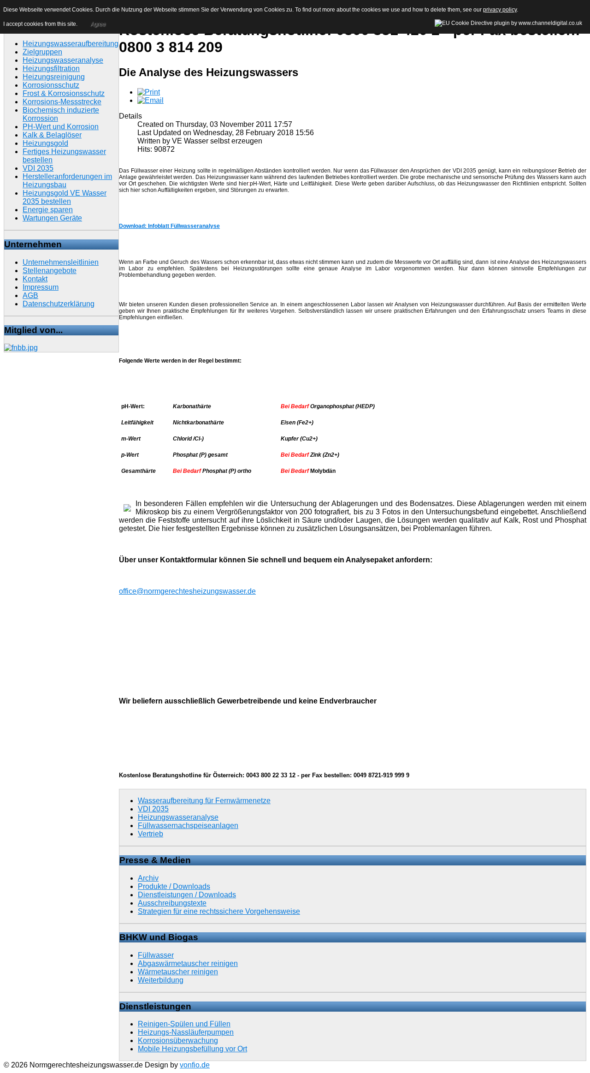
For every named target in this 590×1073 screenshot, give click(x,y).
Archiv (148, 878)
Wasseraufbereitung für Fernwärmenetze (204, 801)
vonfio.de (195, 1065)
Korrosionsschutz (51, 85)
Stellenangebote (50, 270)
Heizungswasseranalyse (63, 60)
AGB (30, 295)
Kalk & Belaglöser (52, 135)
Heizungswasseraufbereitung (70, 44)
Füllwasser (156, 955)
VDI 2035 (38, 168)
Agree (98, 24)
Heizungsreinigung (54, 77)
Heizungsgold (45, 143)
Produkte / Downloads (174, 886)
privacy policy (500, 9)
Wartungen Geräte (52, 218)
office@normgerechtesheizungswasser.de (187, 591)
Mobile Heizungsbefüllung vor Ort (192, 1049)
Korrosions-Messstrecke (62, 102)
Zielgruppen (42, 52)
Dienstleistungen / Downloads (187, 895)
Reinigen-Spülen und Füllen (184, 1024)
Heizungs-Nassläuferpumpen (186, 1032)
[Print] (148, 92)
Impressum (41, 287)
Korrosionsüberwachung (178, 1040)
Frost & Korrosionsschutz (64, 93)
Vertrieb (150, 834)
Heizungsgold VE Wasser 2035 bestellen (64, 197)
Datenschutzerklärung (58, 304)
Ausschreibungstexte (172, 903)
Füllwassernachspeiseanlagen (188, 825)
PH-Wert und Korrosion (61, 127)
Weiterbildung (160, 980)
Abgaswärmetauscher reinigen (188, 963)
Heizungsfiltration (51, 68)
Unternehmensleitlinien (61, 262)
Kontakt (35, 279)
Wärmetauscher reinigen (178, 972)
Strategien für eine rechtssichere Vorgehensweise (219, 911)
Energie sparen (48, 210)
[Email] (150, 100)
